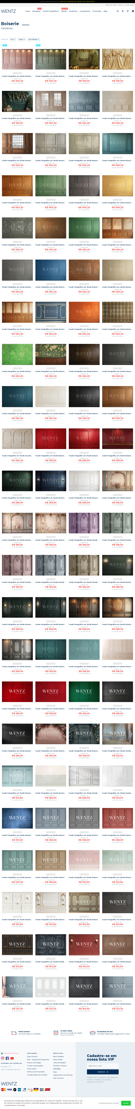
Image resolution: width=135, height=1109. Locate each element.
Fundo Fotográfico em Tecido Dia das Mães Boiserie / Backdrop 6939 (29, 456)
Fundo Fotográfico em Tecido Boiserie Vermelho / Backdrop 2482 (60, 709)
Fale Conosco (58, 1078)
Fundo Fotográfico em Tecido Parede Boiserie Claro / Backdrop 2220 (95, 793)
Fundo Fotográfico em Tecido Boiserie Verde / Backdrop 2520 (59, 666)
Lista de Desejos (59, 1063)
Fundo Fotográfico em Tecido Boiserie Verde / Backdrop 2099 (26, 877)
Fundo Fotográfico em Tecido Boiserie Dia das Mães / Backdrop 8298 (29, 76)
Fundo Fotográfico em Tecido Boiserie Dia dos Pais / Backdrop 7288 (95, 118)
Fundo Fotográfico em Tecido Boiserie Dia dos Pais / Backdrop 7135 (95, 160)
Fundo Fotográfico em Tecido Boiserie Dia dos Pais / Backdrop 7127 (61, 245)
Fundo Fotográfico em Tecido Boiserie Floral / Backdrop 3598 (26, 540)
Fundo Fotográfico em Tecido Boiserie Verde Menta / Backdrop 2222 (62, 793)
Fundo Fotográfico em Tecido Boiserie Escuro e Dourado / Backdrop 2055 (31, 962)
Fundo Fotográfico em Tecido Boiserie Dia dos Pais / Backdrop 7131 (95, 203)
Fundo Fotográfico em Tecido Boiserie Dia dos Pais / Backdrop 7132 (61, 203)
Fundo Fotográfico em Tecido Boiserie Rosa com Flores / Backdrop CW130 (64, 751)
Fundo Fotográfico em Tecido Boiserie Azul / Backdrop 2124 (25, 835)
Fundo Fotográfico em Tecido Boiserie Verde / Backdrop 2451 (93, 709)
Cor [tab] (12, 39)
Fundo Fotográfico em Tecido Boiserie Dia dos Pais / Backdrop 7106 (95, 413)
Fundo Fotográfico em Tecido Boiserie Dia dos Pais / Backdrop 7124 (28, 287)
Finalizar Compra (59, 1066)
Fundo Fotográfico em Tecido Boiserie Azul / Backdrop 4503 (58, 498)
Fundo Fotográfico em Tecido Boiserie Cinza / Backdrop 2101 (92, 835)
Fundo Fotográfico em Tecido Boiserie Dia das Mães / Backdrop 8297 (62, 76)
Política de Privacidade (35, 1072)
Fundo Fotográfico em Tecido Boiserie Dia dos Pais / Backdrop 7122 (95, 287)
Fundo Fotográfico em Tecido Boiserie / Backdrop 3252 (90, 624)
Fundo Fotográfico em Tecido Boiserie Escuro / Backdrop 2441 (26, 751)
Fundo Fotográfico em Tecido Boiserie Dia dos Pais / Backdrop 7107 (61, 413)
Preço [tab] (21, 39)
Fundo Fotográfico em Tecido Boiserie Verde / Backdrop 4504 (26, 498)
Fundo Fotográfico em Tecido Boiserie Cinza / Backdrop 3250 (26, 666)
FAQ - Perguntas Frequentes (38, 1059)
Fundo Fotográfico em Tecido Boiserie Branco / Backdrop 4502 (93, 498)
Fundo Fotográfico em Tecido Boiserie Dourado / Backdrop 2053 (94, 920)
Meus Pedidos (58, 1056)
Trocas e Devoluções (35, 1066)
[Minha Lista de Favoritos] (128, 12)
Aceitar (126, 1103)
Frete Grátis (31, 1069)
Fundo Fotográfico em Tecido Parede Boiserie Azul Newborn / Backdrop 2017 (65, 962)
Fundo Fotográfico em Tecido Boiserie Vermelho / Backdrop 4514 (94, 456)
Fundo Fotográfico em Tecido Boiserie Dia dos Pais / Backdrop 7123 (61, 287)
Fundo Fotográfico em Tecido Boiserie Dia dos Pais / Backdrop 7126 (95, 245)
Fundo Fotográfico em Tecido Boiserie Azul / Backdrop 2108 (58, 835)
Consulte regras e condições (29, 1034)
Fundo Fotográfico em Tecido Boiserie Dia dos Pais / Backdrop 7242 (28, 160)
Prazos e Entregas (34, 1063)
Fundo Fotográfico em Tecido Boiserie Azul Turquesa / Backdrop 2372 (29, 793)
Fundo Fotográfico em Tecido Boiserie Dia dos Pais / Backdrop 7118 (61, 329)
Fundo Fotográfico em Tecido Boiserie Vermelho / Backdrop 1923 (94, 962)
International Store (11, 1053)
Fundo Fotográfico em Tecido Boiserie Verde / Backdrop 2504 (93, 666)
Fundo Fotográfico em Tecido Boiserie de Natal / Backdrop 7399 (27, 118)
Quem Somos (32, 1056)
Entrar (120, 5)
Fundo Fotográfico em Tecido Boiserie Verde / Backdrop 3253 (59, 624)
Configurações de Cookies (37, 1075)
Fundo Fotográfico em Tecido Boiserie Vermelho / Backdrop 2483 (27, 709)
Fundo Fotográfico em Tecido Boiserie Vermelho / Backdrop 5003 (60, 456)
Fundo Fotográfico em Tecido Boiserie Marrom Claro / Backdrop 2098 (62, 877)
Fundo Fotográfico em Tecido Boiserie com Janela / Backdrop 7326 (61, 118)
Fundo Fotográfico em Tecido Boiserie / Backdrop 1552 (90, 1004)
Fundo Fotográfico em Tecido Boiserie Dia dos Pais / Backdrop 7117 (95, 329)
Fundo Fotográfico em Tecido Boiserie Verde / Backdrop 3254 (26, 624)
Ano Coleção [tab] (33, 39)
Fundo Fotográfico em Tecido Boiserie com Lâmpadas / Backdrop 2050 (63, 920)
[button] (123, 11)
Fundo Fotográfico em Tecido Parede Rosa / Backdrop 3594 (25, 582)
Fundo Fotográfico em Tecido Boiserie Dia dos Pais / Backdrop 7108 (28, 413)
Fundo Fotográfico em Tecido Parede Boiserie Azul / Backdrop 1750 (28, 1004)
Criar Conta (130, 5)
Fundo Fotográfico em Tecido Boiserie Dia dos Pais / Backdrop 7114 (61, 371)
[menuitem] (27, 11)
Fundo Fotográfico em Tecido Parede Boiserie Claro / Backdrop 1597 (62, 1004)
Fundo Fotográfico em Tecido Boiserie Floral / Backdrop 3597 (59, 540)
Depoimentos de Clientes (63, 1075)
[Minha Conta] (123, 11)
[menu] (66, 11)
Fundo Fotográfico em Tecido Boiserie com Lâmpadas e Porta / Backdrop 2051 (32, 920)
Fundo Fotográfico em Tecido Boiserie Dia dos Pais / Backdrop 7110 (95, 371)
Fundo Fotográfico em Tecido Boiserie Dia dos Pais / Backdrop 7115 (28, 371)
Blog (55, 1072)
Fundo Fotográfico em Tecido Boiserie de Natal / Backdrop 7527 (94, 76)
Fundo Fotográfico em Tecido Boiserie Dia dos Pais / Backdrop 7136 (61, 160)
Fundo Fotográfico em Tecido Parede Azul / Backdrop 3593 (58, 582)
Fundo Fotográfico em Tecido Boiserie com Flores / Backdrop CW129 (96, 751)
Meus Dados (58, 1059)
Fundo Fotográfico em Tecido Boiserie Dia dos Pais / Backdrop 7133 (28, 203)
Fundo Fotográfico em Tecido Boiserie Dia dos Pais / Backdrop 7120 (28, 329)
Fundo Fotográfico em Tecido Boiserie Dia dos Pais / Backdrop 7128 (28, 245)
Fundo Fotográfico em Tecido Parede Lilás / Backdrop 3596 (92, 540)
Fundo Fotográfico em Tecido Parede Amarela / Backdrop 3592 (93, 582)
